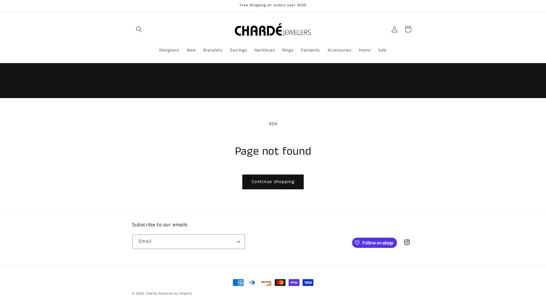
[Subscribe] (238, 242)
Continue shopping (273, 182)
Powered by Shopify (175, 293)
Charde (152, 293)
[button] (139, 29)
